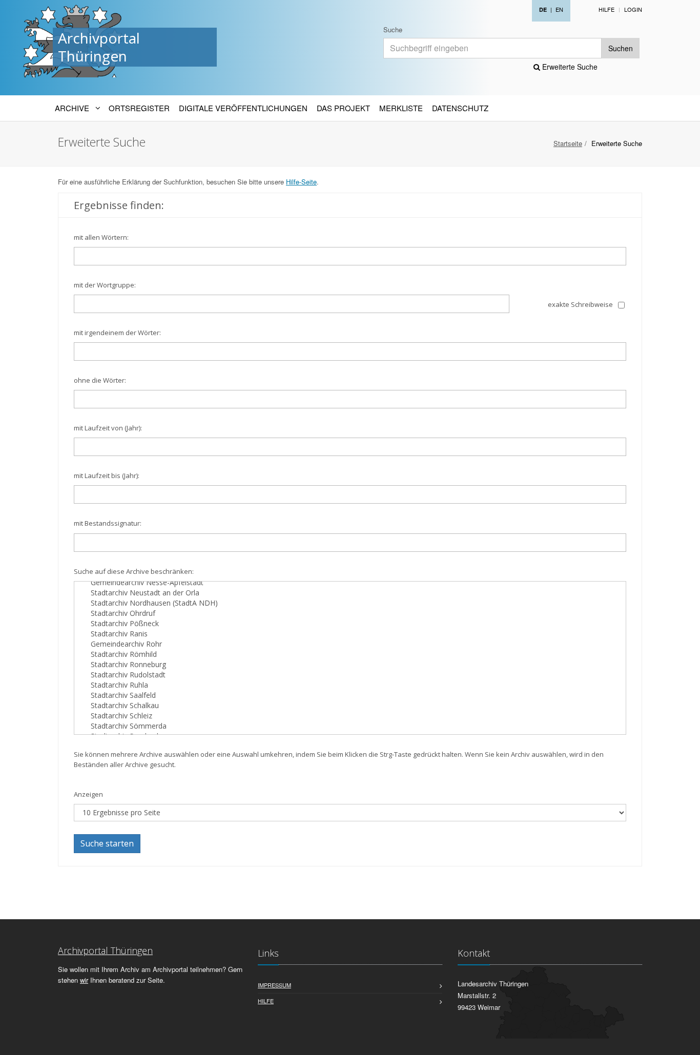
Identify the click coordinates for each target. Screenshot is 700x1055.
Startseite (567, 143)
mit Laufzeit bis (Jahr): (106, 475)
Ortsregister (139, 107)
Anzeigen (88, 794)
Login (633, 9)
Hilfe (606, 9)
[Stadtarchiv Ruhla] (350, 685)
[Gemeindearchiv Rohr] (350, 644)
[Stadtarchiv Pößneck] (350, 623)
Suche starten (107, 843)
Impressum (274, 985)
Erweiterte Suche (569, 66)
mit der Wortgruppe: (105, 284)
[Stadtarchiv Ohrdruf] (350, 613)
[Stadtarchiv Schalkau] (350, 705)
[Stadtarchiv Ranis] (350, 634)
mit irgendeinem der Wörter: (117, 332)
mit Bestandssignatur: (107, 523)
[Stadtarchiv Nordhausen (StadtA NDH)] (350, 603)
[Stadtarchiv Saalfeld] (350, 695)
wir (84, 980)
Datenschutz (460, 107)
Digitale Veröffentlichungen (243, 107)
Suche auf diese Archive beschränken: (134, 571)
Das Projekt (343, 107)
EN (559, 9)
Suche (392, 29)
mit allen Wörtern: (101, 237)
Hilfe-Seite (301, 182)
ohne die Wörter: (100, 380)
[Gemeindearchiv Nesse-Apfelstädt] (350, 582)
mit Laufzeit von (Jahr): (108, 427)
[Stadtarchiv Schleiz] (350, 716)
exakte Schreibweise (580, 304)
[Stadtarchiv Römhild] (350, 654)
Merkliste (401, 107)
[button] (685, 1041)
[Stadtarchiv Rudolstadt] (350, 675)
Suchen (620, 48)
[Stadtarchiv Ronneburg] (350, 664)
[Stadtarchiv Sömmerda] (350, 726)
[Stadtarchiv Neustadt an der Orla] (350, 593)
